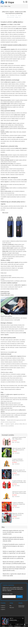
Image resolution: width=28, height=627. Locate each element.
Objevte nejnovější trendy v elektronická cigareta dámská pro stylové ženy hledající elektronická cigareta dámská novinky (14, 568)
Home (2, 6)
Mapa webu (12, 607)
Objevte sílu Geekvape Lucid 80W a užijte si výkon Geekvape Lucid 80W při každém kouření (14, 562)
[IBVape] (7, 3)
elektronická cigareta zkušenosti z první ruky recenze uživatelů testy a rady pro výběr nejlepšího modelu (13, 532)
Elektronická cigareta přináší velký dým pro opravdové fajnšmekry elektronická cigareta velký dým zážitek (13, 539)
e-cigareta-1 (3, 609)
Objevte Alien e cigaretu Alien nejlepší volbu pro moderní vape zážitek (14, 574)
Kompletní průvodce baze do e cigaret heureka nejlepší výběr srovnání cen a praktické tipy (14, 557)
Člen (24, 626)
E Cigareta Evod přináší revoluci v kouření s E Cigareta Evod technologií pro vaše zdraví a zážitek (14, 546)
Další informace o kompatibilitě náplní (9, 352)
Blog (9, 6)
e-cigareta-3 (3, 605)
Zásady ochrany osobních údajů (21, 606)
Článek (5, 6)
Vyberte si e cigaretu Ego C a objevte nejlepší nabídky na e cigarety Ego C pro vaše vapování (14, 552)
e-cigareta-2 (3, 607)
